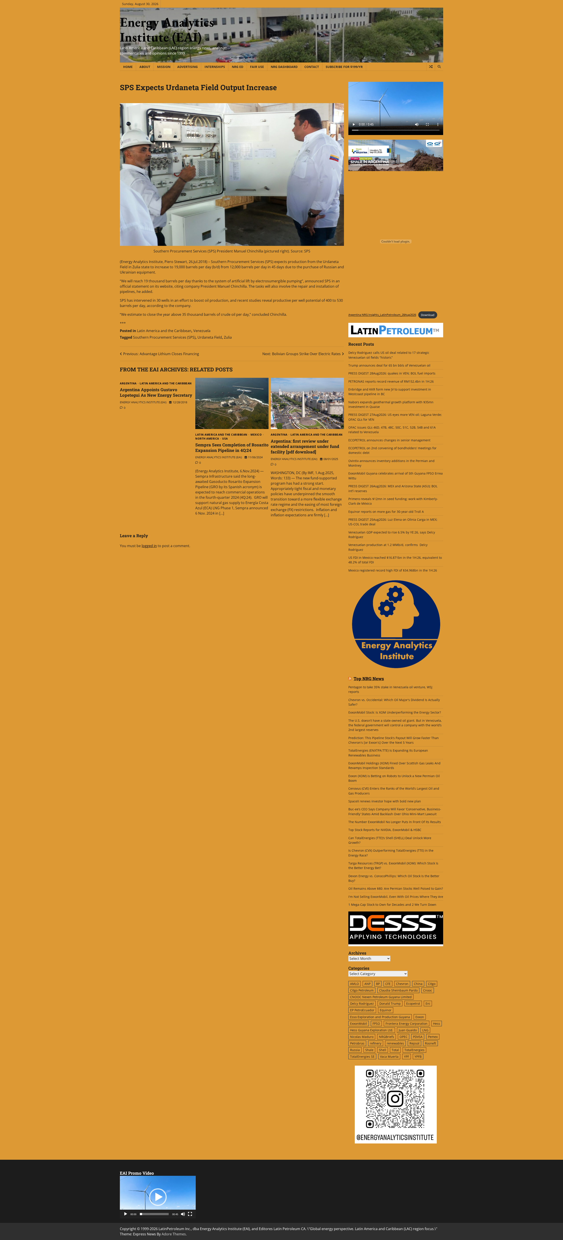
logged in (149, 545)
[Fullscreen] (190, 1214)
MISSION (163, 67)
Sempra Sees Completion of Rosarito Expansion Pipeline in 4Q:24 (232, 447)
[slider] (154, 1214)
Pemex (433, 1037)
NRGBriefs (386, 1037)
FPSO (376, 1023)
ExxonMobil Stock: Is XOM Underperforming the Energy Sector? (394, 712)
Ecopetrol (413, 1003)
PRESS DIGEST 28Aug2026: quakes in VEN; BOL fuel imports (391, 373)
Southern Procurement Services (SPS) (164, 337)
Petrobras (357, 1043)
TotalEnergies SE (362, 1056)
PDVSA (417, 1037)
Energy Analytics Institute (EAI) (167, 29)
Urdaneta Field (209, 337)
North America (207, 438)
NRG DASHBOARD (284, 67)
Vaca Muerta (389, 1056)
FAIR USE (257, 67)
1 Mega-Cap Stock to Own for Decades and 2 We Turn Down (392, 904)
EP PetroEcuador (362, 1010)
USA (225, 438)
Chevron (402, 984)
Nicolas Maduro (361, 1037)
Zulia (228, 337)
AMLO (354, 984)
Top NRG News (369, 678)
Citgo (431, 984)
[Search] (439, 66)
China (418, 984)
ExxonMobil (358, 1023)
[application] (158, 1197)
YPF (406, 1056)
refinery (375, 1043)
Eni (428, 1003)
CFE (388, 984)
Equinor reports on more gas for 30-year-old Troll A (386, 512)
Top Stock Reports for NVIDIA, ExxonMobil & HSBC (384, 830)
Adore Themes (174, 1234)
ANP (367, 984)
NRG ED (237, 67)
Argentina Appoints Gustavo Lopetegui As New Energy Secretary (156, 392)
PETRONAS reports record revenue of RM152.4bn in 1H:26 (391, 381)
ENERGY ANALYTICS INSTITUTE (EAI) (143, 402)
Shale (369, 1050)
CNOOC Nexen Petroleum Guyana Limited (381, 997)
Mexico (256, 434)
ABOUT (144, 67)
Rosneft (430, 1043)
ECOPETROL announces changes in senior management (389, 440)
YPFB (418, 1056)
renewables (395, 1043)
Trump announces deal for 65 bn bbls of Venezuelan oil (389, 365)
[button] (158, 1197)
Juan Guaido (408, 1030)
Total (395, 1050)
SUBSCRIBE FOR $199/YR (344, 67)
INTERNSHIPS (215, 67)
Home (128, 67)
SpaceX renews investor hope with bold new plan (384, 801)
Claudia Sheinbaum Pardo (398, 990)
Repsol (414, 1043)
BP (378, 984)
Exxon (419, 1017)
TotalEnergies (414, 1050)
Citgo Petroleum (362, 990)
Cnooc (427, 990)
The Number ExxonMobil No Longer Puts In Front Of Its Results (394, 822)
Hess (436, 1023)
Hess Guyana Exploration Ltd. (371, 1030)
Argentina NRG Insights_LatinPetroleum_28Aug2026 (382, 315)
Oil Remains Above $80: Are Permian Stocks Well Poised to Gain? (395, 888)
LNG (425, 1030)
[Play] (125, 1214)
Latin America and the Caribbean (164, 330)
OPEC (404, 1037)
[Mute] (183, 1214)
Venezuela (201, 330)
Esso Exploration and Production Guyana (380, 1017)
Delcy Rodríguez (362, 1003)
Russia (355, 1050)
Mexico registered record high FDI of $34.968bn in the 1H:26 (392, 570)
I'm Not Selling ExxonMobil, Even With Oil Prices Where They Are (395, 897)
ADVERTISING (187, 67)
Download (427, 315)
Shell (382, 1050)
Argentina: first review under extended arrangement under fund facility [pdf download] (305, 446)
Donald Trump (390, 1003)
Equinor (385, 1010)
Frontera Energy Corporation (407, 1023)
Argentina (128, 383)
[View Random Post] (431, 66)
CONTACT (311, 67)
